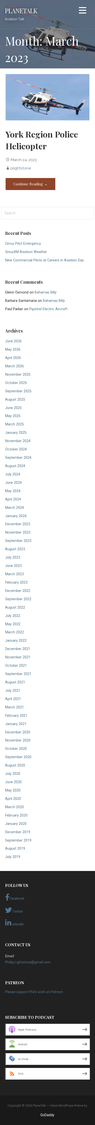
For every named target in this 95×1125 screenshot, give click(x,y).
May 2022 (12, 624)
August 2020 (15, 765)
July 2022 (12, 616)
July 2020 (12, 774)
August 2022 (15, 607)
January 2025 (16, 433)
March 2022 (14, 632)
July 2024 (12, 474)
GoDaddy (47, 1115)
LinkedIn (17, 924)
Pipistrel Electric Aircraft (48, 309)
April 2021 (13, 699)
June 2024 (13, 483)
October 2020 (16, 749)
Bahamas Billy (46, 292)
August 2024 (15, 466)
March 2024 (14, 508)
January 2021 (16, 724)
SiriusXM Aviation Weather (26, 252)
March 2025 (14, 424)
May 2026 (12, 349)
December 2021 (17, 649)
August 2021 (15, 682)
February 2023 (16, 582)
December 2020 (17, 732)
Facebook (17, 898)
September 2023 (18, 541)
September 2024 (18, 458)
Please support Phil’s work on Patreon (34, 992)
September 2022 (18, 599)
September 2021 (18, 674)
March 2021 (14, 707)
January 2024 (16, 516)
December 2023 (17, 524)
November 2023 (17, 532)
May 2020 (12, 790)
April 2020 (13, 799)
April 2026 (13, 358)
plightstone (20, 168)
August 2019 (15, 848)
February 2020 (16, 815)
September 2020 (18, 757)
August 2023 (15, 549)
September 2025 (18, 391)
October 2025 (16, 383)
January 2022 (16, 641)
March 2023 (14, 574)
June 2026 (13, 341)
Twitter (17, 911)
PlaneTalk (21, 10)
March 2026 (14, 366)
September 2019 (18, 840)
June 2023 (13, 566)
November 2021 (17, 657)
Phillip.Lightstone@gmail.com (27, 962)
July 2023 (12, 557)
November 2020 (17, 740)
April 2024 (13, 499)
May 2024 (12, 491)
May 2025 (12, 416)
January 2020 (16, 824)
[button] (82, 11)
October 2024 (16, 449)
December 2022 (17, 591)
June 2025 (13, 408)
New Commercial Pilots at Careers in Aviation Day (44, 260)
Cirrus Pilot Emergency (23, 244)
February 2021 (16, 716)
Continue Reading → (30, 183)
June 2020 (13, 782)
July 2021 (12, 691)
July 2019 (12, 857)
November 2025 (17, 374)
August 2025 (15, 399)
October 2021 (16, 666)
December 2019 (17, 832)
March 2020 (14, 807)
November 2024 (17, 441)
